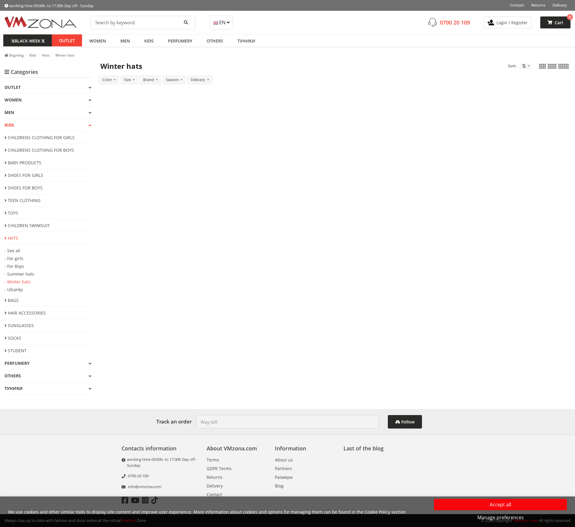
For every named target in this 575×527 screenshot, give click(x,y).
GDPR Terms (219, 468)
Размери (284, 477)
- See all (12, 250)
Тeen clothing (23, 200)
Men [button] (125, 40)
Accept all (500, 504)
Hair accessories (26, 313)
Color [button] (107, 79)
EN (222, 22)
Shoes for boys (25, 188)
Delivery (560, 5)
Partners (283, 468)
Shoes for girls (25, 175)
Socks (14, 338)
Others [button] (215, 40)
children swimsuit (28, 225)
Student (17, 350)
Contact (517, 5)
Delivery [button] (198, 79)
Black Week (27, 40)
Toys (12, 213)
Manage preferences (500, 517)
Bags (13, 300)
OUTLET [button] (67, 40)
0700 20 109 (455, 22)
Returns (538, 5)
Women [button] (97, 40)
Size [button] (128, 79)
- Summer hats (19, 274)
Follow (407, 422)
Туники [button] (246, 40)
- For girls (13, 258)
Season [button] (173, 79)
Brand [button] (149, 79)
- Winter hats (17, 282)
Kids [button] (149, 40)
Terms (213, 460)
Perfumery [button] (180, 40)
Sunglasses (20, 325)
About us (284, 460)
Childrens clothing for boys (40, 150)
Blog (279, 486)
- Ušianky (13, 289)
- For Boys (14, 266)
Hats (12, 238)
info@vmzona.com (144, 486)
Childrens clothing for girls (41, 137)
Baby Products (24, 162)
